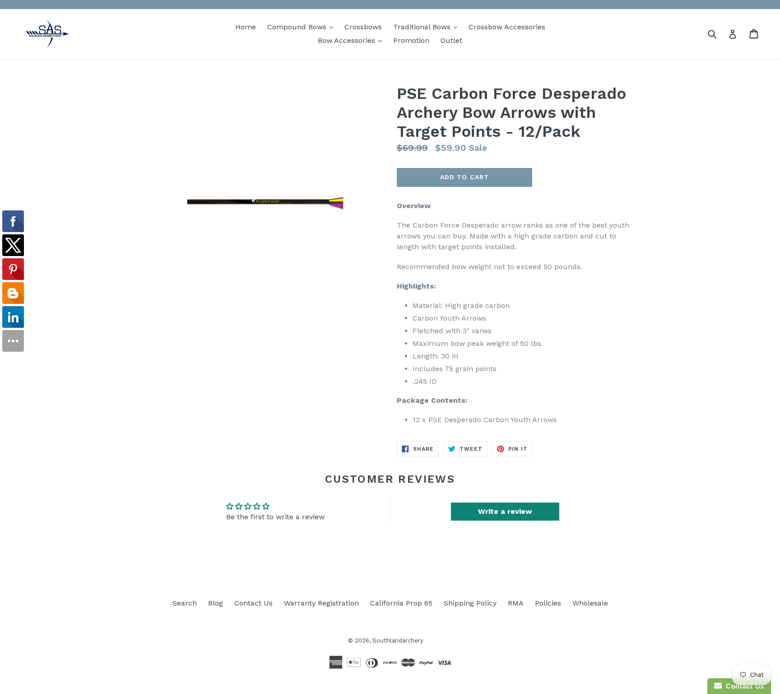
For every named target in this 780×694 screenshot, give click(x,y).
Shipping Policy (470, 603)
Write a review (505, 511)
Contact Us (253, 603)
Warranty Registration (321, 603)
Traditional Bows (427, 26)
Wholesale (590, 603)
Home (245, 27)
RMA (516, 603)
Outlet (451, 40)
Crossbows (363, 27)
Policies (548, 603)
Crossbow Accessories (507, 27)
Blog (215, 603)
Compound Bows (302, 26)
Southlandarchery (397, 640)
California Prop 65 (401, 603)
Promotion (411, 40)
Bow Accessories (352, 40)
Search (184, 603)
